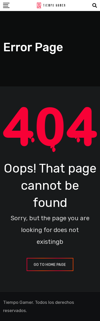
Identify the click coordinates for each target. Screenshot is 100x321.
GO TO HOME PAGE (50, 265)
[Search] (94, 5)
